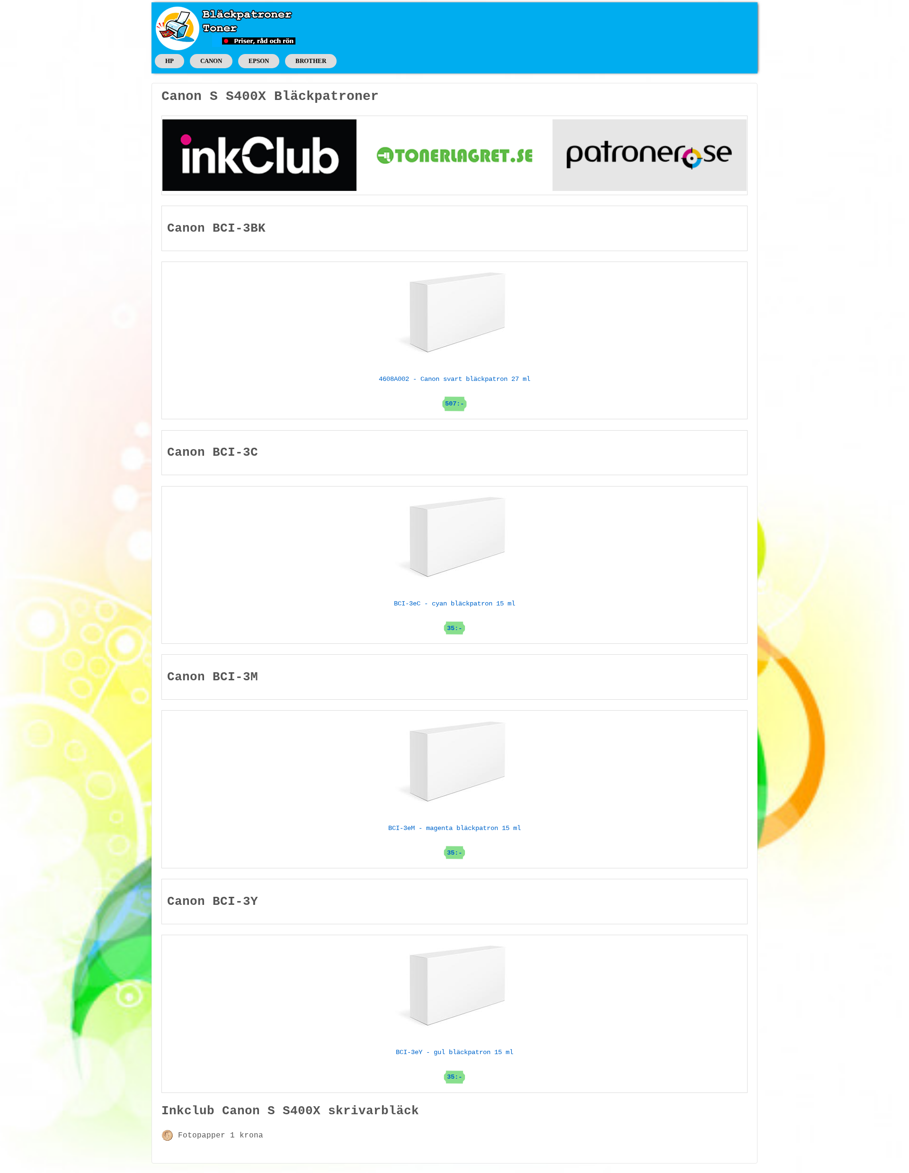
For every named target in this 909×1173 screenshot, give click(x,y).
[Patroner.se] (650, 155)
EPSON (259, 60)
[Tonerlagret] (454, 155)
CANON (211, 60)
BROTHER (310, 60)
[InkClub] (259, 155)
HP (169, 60)
